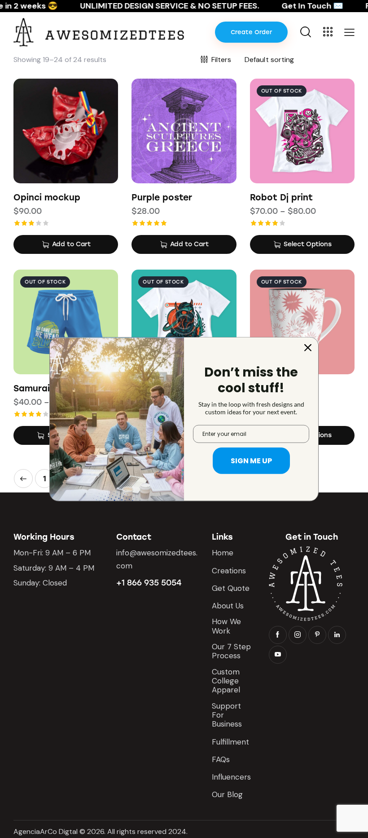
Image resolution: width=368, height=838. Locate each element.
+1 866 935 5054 (148, 583)
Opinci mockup (46, 197)
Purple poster (161, 197)
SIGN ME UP (251, 461)
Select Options (308, 244)
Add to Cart (71, 244)
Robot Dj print (281, 197)
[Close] (308, 347)
